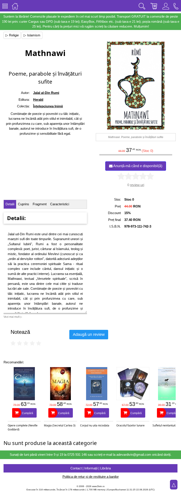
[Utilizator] (166, 5)
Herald (38, 99)
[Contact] (176, 5)
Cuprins (23, 204)
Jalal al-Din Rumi (46, 93)
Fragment (40, 204)
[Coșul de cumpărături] (154, 5)
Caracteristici (59, 204)
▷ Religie (12, 35)
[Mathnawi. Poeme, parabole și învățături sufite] (135, 85)
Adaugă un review (89, 334)
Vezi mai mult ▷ (13, 316)
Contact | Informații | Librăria (90, 468)
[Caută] (142, 5)
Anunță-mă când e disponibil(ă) (137, 166)
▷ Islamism (32, 35)
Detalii (10, 204)
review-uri (137, 185)
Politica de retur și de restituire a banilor (90, 476)
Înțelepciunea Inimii (48, 106)
